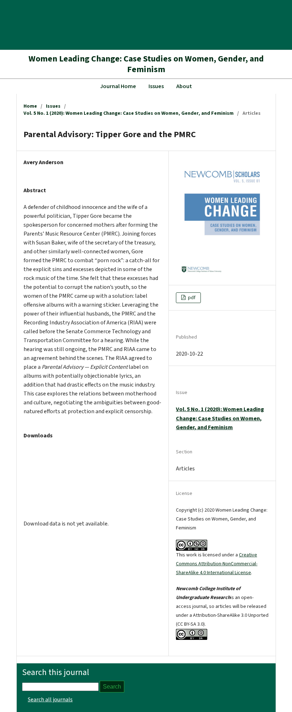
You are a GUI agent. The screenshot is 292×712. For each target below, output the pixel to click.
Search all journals (50, 699)
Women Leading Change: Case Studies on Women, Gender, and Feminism (146, 64)
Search (112, 687)
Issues (156, 86)
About (184, 86)
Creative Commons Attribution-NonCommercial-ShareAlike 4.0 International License (216, 563)
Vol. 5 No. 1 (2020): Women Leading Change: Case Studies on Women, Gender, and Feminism (129, 113)
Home (30, 106)
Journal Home (118, 86)
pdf (191, 297)
